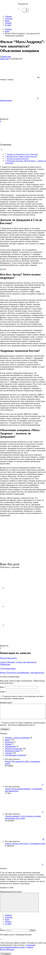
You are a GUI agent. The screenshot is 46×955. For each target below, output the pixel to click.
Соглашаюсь (5, 954)
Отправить (5, 729)
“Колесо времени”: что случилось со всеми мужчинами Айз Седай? (23, 817)
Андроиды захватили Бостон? (18, 159)
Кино (7, 740)
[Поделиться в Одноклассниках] (23, 625)
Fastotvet (23, 3)
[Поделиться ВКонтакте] (23, 588)
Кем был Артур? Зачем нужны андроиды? (22, 156)
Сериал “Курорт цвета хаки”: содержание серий (25, 843)
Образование (10, 746)
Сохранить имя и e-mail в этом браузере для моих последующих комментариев (22, 697)
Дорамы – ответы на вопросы (17, 738)
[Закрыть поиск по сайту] (1, 939)
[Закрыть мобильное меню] (1, 928)
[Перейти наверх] (19, 902)
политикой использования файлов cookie (17, 946)
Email (3, 692)
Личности (9, 742)
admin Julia (4, 59)
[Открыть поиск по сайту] (24, 10)
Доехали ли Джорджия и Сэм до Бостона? (22, 154)
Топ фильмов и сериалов (15, 755)
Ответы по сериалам (13, 748)
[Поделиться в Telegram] (23, 606)
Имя (2, 687)
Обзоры (8, 744)
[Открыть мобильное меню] (28, 10)
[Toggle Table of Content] (2, 150)
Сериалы (8, 753)
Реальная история (12, 751)
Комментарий (6, 703)
